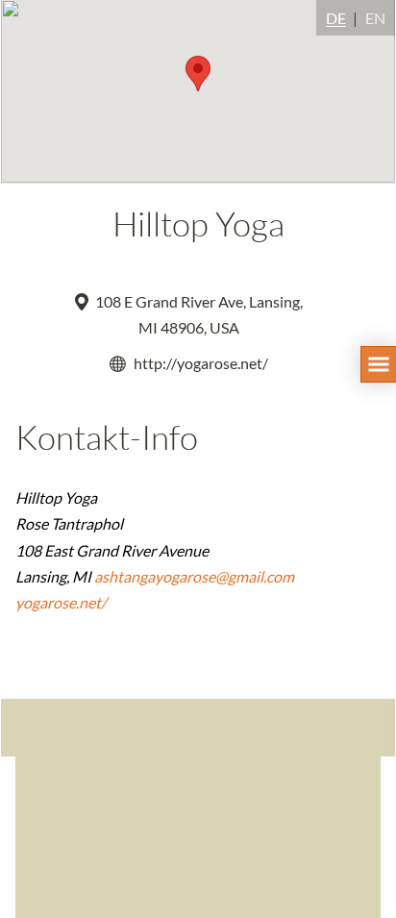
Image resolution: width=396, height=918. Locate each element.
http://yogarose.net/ (201, 363)
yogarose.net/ (61, 602)
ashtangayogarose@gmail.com (194, 576)
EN (375, 18)
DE (336, 18)
